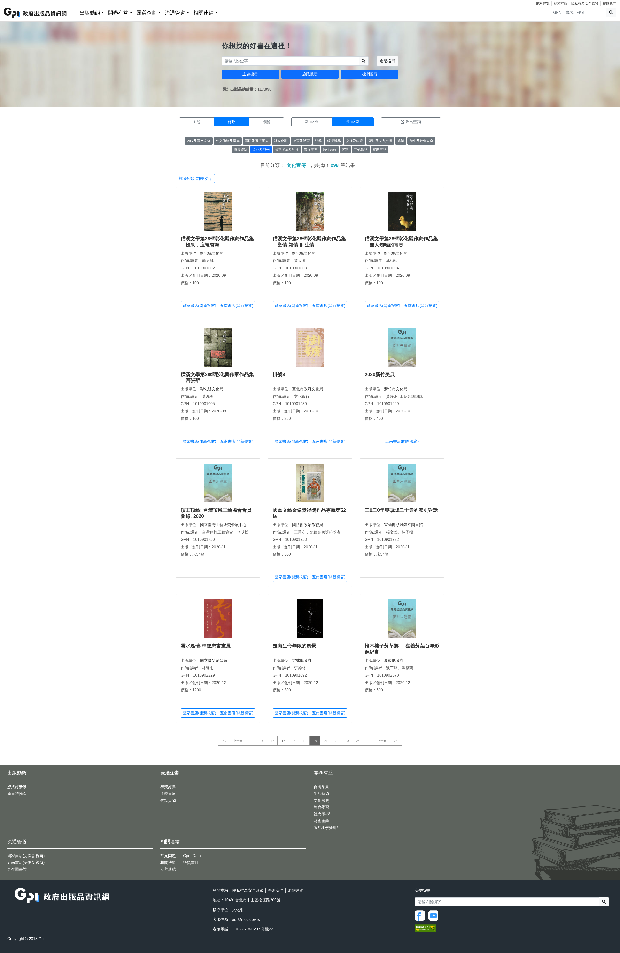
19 (304, 741)
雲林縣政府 (301, 660)
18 (294, 741)
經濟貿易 (334, 141)
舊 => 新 (353, 122)
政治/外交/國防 (326, 828)
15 (262, 741)
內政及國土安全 (198, 141)
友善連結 (168, 869)
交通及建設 (354, 141)
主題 (197, 122)
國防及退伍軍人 (257, 141)
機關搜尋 (370, 74)
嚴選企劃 (146, 13)
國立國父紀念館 (213, 660)
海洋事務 (311, 149)
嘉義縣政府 (393, 660)
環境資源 (240, 149)
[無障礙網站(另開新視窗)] (425, 928)
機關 (266, 122)
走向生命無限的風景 (294, 645)
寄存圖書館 (17, 869)
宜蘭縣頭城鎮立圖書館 (403, 525)
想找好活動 (17, 787)
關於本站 (560, 3)
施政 (231, 122)
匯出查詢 (413, 122)
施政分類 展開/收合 (195, 178)
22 (336, 741)
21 (326, 741)
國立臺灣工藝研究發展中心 (223, 525)
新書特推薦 (17, 794)
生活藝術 (321, 794)
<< (224, 741)
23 (347, 741)
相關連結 (203, 13)
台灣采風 (321, 787)
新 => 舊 (312, 122)
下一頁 (382, 741)
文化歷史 (321, 800)
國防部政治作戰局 (307, 525)
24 (358, 741)
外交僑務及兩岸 (228, 141)
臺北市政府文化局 (307, 389)
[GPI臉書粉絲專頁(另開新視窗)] (421, 915)
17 (283, 741)
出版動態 (90, 13)
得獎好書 (168, 787)
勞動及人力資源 (380, 141)
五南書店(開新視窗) (236, 306)
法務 (318, 141)
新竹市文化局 (395, 389)
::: (74, 12)
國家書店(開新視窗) (199, 306)
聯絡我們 (609, 3)
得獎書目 (191, 862)
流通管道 (175, 13)
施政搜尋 (310, 74)
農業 (400, 141)
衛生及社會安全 (421, 141)
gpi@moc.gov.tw (246, 919)
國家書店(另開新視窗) (26, 856)
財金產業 (321, 821)
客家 (345, 149)
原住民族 (329, 149)
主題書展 (168, 794)
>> (395, 741)
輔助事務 (379, 149)
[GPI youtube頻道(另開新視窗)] (434, 915)
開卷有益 (118, 13)
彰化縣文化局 (211, 253)
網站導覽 (543, 3)
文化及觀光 (261, 149)
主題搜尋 (250, 74)
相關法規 (168, 862)
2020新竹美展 (380, 374)
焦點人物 (168, 800)
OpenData (192, 856)
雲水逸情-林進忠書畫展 (206, 645)
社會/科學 (322, 814)
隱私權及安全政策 (584, 3)
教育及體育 (301, 141)
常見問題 (168, 856)
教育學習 (321, 807)
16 (272, 741)
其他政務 (360, 149)
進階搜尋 (387, 61)
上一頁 (238, 741)
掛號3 (279, 374)
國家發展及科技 (287, 149)
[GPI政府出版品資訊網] (35, 12)
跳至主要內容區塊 (13, 2)
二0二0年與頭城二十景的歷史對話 (401, 510)
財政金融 (280, 141)
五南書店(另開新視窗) (26, 862)
